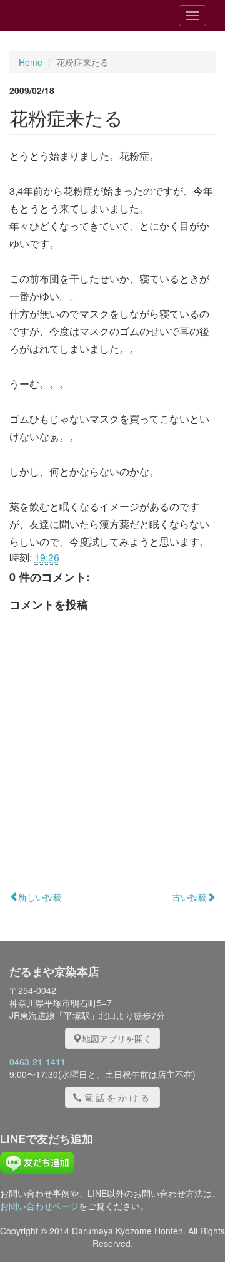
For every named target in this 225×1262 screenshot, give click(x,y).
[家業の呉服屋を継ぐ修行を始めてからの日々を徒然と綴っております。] (80, 15)
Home (30, 62)
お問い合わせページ (39, 1205)
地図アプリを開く (117, 1038)
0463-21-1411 (37, 1061)
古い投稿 (189, 897)
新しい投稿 (40, 897)
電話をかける (118, 1097)
